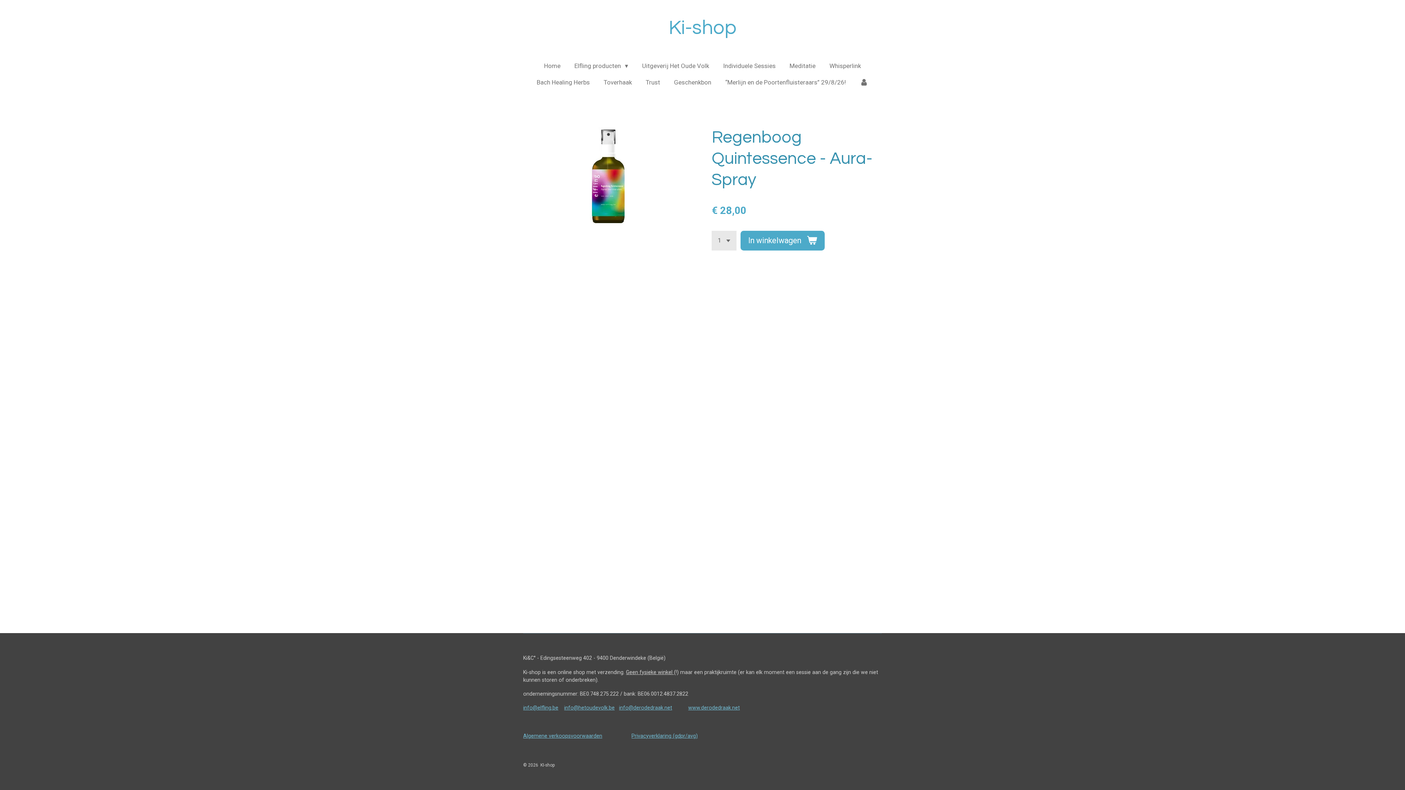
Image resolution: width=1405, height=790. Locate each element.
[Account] (864, 82)
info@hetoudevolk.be (589, 708)
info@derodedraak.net (645, 708)
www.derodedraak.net (714, 708)
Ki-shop (703, 28)
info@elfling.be (540, 708)
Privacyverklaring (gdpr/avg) (665, 736)
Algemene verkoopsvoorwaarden (562, 736)
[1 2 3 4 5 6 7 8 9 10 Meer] (724, 240)
